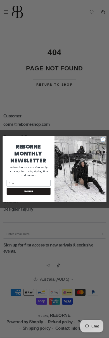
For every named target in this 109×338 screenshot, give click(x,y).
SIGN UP (29, 191)
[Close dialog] (103, 139)
